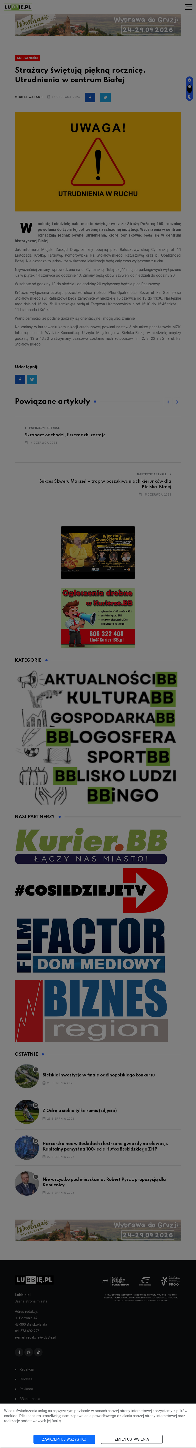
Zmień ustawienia (131, 1439)
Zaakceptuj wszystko (64, 1439)
